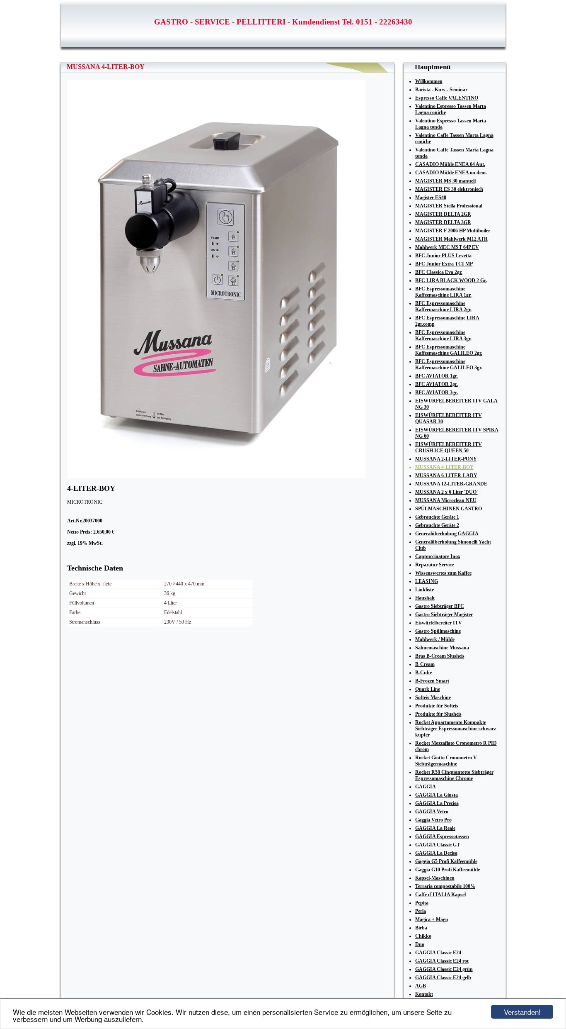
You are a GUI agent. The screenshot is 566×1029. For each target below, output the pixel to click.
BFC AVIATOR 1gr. (436, 376)
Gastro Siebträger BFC (439, 606)
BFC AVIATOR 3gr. (436, 392)
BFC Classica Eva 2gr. (438, 272)
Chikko (423, 936)
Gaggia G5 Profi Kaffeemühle (446, 861)
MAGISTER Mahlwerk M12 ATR (451, 239)
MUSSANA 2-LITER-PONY (446, 459)
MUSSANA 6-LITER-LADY (446, 475)
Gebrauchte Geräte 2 (437, 525)
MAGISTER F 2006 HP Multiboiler (452, 231)
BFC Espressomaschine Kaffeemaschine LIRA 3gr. (443, 335)
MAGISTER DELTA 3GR (443, 222)
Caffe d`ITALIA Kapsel (440, 894)
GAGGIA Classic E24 (438, 953)
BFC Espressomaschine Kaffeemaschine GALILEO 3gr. (448, 364)
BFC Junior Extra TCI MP (444, 264)
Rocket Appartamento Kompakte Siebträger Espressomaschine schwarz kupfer (455, 728)
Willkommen (429, 81)
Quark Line (427, 689)
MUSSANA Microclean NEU (446, 500)
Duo (419, 944)
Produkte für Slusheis (438, 714)
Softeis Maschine (433, 697)
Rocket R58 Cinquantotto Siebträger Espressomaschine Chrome (454, 775)
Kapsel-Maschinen (435, 878)
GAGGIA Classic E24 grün (444, 969)
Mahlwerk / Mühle (435, 639)
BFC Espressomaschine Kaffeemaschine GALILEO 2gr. (448, 350)
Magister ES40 (430, 197)
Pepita (421, 903)
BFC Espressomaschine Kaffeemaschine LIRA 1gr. (443, 292)
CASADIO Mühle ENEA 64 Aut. (450, 164)
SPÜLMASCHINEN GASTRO (448, 509)
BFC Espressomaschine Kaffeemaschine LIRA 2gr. (443, 306)
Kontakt (424, 994)
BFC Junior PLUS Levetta (443, 255)
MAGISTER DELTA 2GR (443, 214)
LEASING (426, 581)
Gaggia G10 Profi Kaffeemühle (447, 870)
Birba (421, 928)
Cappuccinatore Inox (437, 556)
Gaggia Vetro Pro (433, 820)
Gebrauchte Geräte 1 (437, 517)
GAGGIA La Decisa (436, 853)
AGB (420, 986)
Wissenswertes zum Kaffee (443, 573)
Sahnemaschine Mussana (442, 648)
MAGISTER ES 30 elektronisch (449, 189)
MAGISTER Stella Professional (448, 206)
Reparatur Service (434, 565)
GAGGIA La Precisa (437, 803)
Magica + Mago (431, 919)
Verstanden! (522, 1012)
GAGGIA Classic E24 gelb (443, 977)
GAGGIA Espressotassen (442, 836)
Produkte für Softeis (436, 706)
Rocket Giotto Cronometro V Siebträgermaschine (446, 761)
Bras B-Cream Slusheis (439, 656)
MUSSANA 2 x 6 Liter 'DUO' (446, 492)
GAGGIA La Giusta (436, 795)
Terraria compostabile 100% (445, 886)
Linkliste (424, 590)
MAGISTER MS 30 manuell (445, 181)
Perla (420, 911)
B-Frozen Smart (432, 681)
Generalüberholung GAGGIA (447, 533)
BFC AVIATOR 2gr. (436, 384)
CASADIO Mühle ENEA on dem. (451, 173)
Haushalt (425, 598)
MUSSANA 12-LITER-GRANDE (451, 484)
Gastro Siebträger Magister (444, 614)
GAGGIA (425, 787)
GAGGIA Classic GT (437, 845)
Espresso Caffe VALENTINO (446, 98)
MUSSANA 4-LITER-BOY (444, 467)
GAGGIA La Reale (435, 828)
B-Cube (423, 672)
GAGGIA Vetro (431, 811)
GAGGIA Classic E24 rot (442, 961)
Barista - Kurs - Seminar (441, 90)
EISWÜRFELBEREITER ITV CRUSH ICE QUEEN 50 (448, 447)
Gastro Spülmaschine (438, 631)
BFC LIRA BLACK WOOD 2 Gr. (451, 280)
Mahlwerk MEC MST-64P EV (447, 247)
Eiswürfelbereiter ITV (438, 623)
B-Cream (425, 664)
